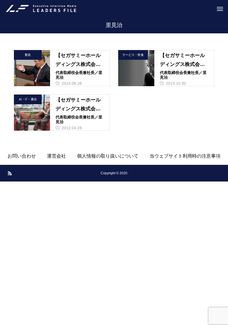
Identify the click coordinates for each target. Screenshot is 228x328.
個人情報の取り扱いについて (107, 156)
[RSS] (10, 173)
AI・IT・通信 (28, 99)
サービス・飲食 (133, 54)
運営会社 (56, 156)
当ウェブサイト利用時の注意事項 (185, 156)
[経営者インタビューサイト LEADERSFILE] (41, 8)
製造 (28, 54)
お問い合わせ (22, 156)
